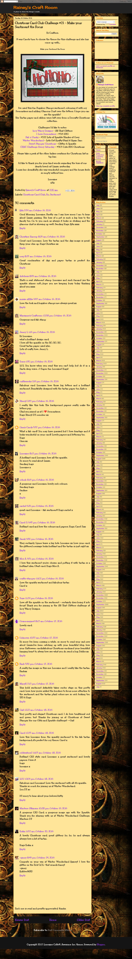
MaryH (23, 683)
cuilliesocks (26, 381)
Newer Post (22, 920)
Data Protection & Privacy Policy (100, 155)
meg (22, 256)
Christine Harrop (28, 236)
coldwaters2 (26, 752)
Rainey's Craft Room (35, 7)
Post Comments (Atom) (59, 930)
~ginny (23, 857)
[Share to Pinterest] (74, 191)
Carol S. (24, 522)
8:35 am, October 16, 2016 (38, 256)
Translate (112, 24)
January (99, 224)
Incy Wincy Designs (43, 130)
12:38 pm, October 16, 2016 (57, 315)
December (100, 227)
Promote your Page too (101, 141)
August (98, 240)
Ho (47, 194)
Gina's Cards (26, 427)
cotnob (23, 479)
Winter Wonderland (33, 140)
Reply (22, 228)
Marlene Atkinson (29, 808)
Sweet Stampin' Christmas (42, 143)
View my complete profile (105, 106)
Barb (22, 663)
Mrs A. (23, 558)
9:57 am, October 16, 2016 (47, 299)
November (100, 230)
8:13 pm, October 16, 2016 (42, 453)
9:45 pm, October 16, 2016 (41, 522)
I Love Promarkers (46, 133)
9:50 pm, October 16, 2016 (39, 539)
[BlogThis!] (68, 191)
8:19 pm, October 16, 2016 (40, 479)
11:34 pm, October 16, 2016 (39, 598)
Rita (22, 210)
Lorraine (24, 453)
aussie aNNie (26, 299)
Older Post (83, 920)
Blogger (101, 944)
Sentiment (55, 194)
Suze (22, 598)
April (98, 215)
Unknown (24, 637)
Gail (22, 709)
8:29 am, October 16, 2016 (51, 236)
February (99, 221)
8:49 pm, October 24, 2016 (41, 857)
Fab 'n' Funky (32, 137)
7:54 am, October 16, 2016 (37, 210)
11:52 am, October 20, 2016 (39, 831)
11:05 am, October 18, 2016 (47, 752)
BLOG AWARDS (99, 162)
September (100, 237)
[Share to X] (70, 191)
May (98, 211)
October (99, 234)
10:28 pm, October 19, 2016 (53, 808)
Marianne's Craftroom (31, 315)
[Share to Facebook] (72, 191)
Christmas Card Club (34, 194)
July (97, 205)
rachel (23, 505)
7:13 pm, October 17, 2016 (40, 683)
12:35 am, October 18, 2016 (40, 732)
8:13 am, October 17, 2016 (48, 621)
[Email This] (66, 191)
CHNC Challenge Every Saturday (37, 146)
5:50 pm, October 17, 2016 (38, 663)
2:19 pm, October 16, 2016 (45, 381)
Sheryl (23, 401)
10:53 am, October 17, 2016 (44, 637)
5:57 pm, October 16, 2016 (46, 427)
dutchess (24, 276)
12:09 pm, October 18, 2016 (39, 778)
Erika (22, 831)
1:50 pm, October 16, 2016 (39, 361)
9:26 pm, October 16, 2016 (40, 505)
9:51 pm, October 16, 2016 (40, 558)
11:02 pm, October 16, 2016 (50, 578)
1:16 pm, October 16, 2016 (42, 332)
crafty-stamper (27, 578)
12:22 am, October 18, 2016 (38, 709)
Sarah (23, 539)
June (98, 208)
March (98, 218)
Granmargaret (27, 621)
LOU (22, 778)
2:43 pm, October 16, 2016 (40, 401)
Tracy (22, 361)
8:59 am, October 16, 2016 (42, 276)
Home (53, 920)
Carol (22, 732)
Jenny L (24, 332)
